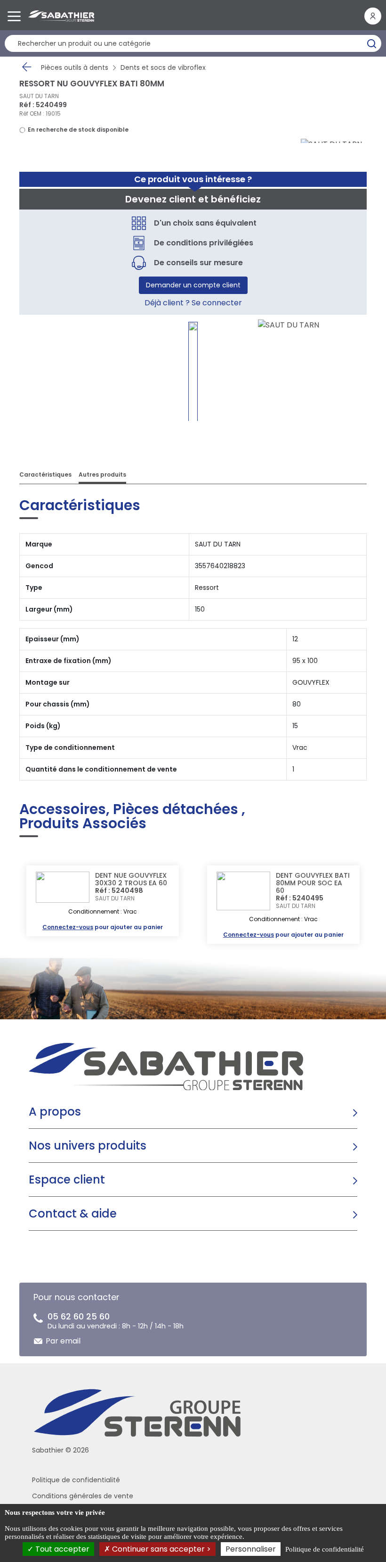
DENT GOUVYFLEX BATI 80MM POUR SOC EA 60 (313, 883)
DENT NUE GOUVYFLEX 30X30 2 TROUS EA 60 (131, 879)
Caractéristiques (45, 474)
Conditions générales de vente (82, 1496)
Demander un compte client (193, 285)
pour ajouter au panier (102, 927)
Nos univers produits (87, 1145)
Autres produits (102, 474)
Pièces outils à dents (74, 67)
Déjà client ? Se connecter (193, 302)
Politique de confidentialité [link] (324, 1549)
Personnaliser (250, 1549)
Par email (63, 1340)
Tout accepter (61, 1549)
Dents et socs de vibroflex (163, 67)
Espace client (67, 1179)
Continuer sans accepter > (160, 1549)
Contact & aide (73, 1213)
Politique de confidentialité (76, 1480)
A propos (55, 1111)
